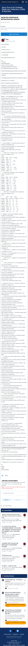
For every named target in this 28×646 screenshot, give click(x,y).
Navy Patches (16, 643)
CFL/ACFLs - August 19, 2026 (9, 565)
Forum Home (14, 640)
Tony (4, 26)
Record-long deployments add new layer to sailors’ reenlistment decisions (12, 594)
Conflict (16, 588)
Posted (10, 41)
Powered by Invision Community (14, 637)
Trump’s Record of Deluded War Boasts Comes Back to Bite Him (13, 611)
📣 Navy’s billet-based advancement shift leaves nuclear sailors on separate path (11, 516)
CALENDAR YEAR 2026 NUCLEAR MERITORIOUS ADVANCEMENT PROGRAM (10, 545)
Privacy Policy (7, 634)
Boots (10, 643)
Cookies (22, 634)
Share (7, 499)
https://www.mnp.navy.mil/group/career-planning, (15, 447)
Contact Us (15, 634)
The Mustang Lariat (7, 555)
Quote (6, 475)
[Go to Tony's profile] (2, 40)
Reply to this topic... (9, 493)
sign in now (10, 484)
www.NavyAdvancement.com (14, 642)
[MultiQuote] (2, 475)
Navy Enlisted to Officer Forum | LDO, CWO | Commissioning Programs (11, 536)
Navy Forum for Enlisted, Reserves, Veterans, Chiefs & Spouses (13, 9)
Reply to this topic (14, 34)
